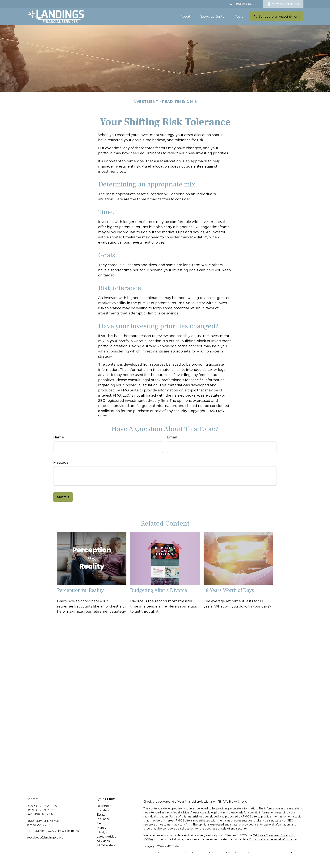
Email (172, 437)
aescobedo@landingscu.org (45, 837)
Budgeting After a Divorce (158, 590)
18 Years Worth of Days (229, 590)
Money (101, 828)
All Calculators (106, 845)
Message (61, 462)
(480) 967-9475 (46, 810)
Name (58, 437)
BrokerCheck (237, 801)
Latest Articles (106, 836)
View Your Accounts (285, 4)
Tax (99, 823)
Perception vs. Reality (80, 590)
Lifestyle (102, 832)
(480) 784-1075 (244, 4)
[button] (185, 16)
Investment (105, 810)
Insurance (103, 819)
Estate (101, 814)
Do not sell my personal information (273, 839)
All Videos (103, 841)
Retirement (104, 806)
